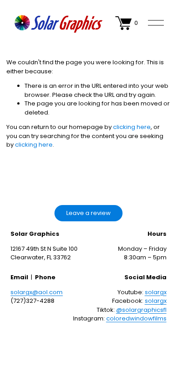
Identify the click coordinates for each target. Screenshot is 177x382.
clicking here (132, 127)
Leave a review (88, 213)
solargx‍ (156, 292)
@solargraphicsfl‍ (141, 310)
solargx (156, 300)
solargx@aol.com (36, 292)
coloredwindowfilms (136, 318)
